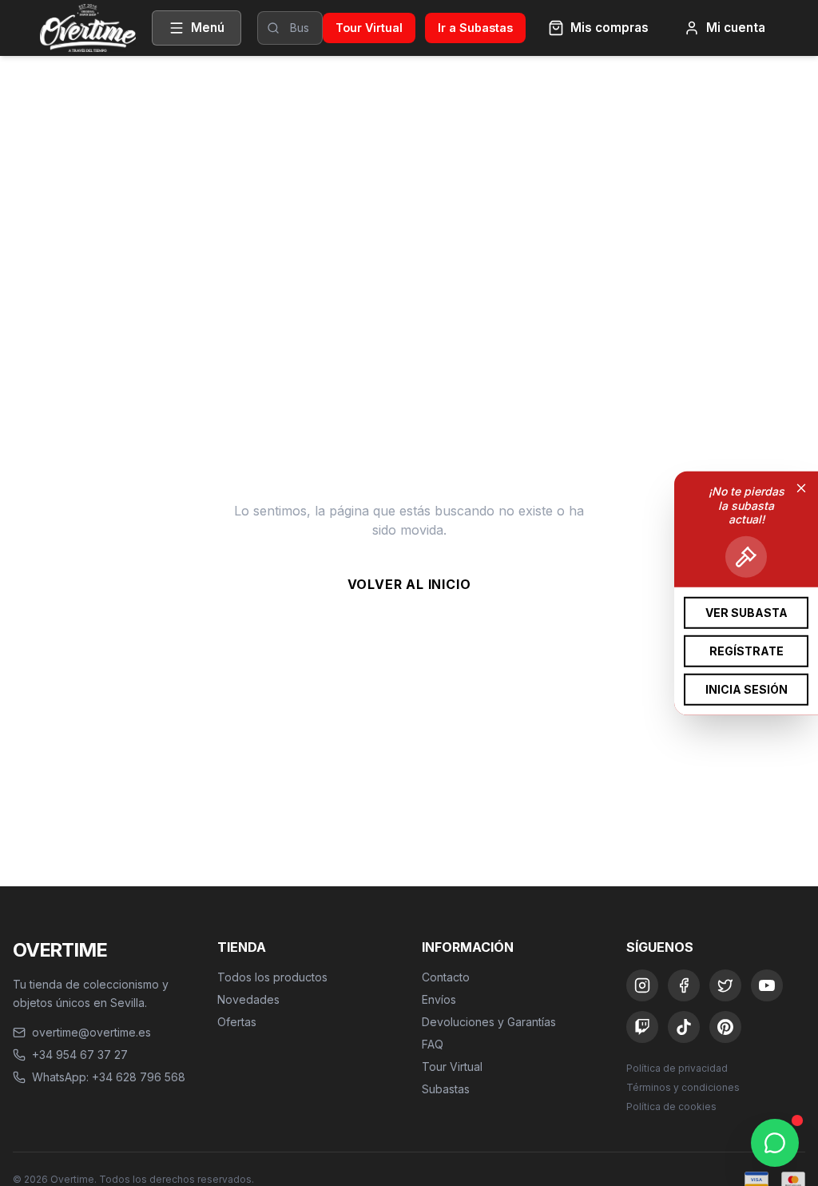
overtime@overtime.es (91, 1032)
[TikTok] (684, 1027)
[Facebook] (684, 985)
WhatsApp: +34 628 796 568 (108, 1077)
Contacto (446, 977)
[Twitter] (725, 985)
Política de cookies (671, 1106)
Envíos (439, 999)
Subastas (446, 1089)
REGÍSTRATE (746, 650)
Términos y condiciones (683, 1087)
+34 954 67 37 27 (80, 1054)
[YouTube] (767, 985)
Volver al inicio (409, 584)
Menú (207, 27)
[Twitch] (642, 1027)
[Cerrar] (801, 488)
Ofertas (236, 1022)
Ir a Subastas (475, 27)
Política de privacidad (677, 1068)
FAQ (432, 1044)
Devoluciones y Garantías (489, 1022)
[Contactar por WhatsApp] (775, 1143)
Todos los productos (272, 977)
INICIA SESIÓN (746, 688)
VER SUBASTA (746, 612)
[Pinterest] (725, 1027)
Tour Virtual (369, 27)
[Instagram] (642, 985)
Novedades (248, 999)
